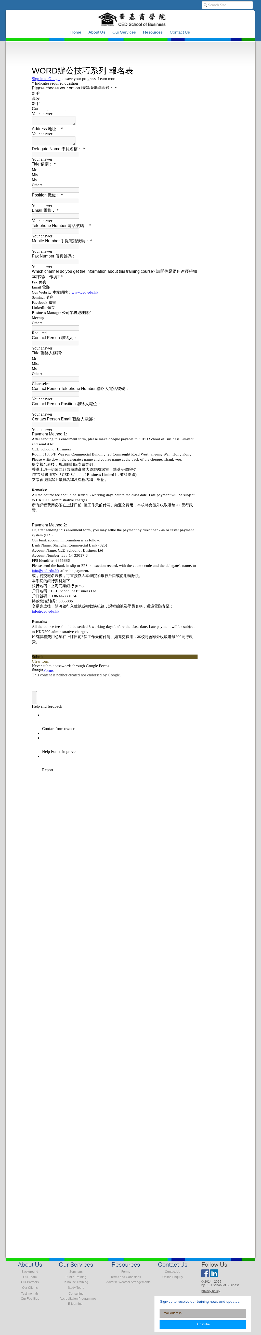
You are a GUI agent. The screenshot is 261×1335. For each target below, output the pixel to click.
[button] (152, 32)
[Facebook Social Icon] (205, 1273)
